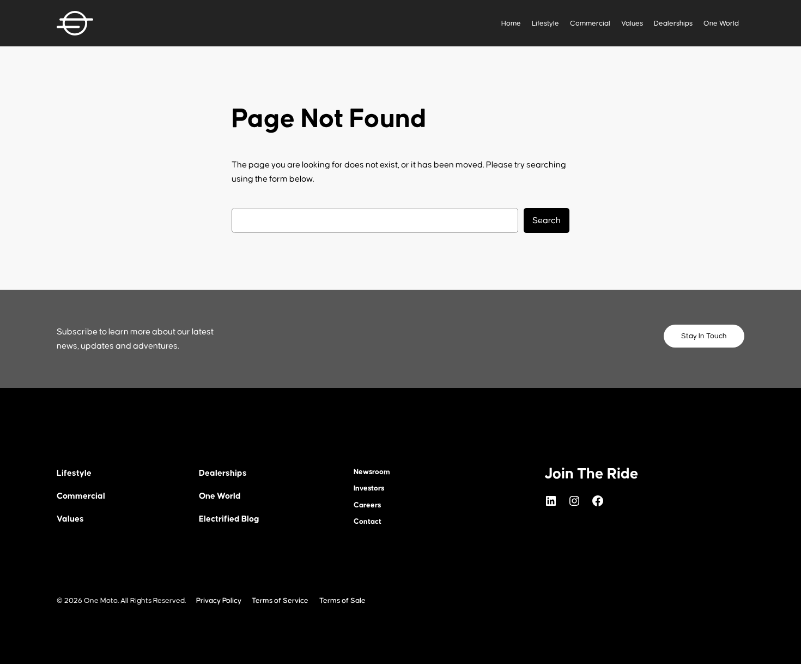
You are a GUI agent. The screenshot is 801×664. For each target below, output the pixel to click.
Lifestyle (545, 23)
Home (511, 23)
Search (546, 220)
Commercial (590, 23)
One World (721, 23)
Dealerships (673, 23)
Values (632, 23)
